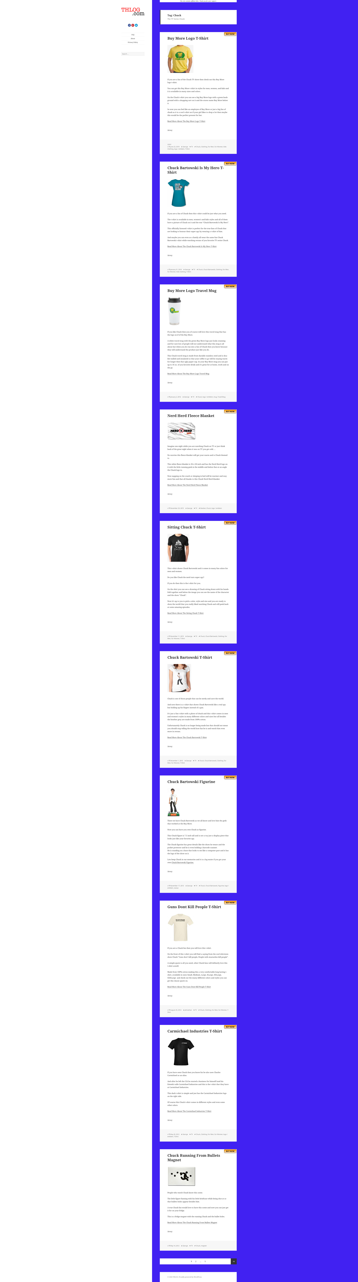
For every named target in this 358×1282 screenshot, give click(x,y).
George (185, 147)
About (133, 38)
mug (215, 397)
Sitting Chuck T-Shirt (186, 527)
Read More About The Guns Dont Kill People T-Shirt (189, 987)
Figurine (221, 886)
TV (192, 147)
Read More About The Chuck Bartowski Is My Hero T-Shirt (192, 246)
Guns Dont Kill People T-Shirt (194, 906)
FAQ (132, 35)
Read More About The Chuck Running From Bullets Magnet (192, 1222)
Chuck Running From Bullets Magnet (193, 1157)
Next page (234, 1261)
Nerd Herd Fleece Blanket (190, 415)
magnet (204, 1246)
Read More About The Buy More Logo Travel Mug (188, 373)
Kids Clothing (181, 272)
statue (176, 888)
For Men (211, 147)
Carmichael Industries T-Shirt (194, 1031)
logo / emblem (179, 149)
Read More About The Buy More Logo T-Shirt (186, 121)
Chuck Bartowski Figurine (191, 781)
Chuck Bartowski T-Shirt (189, 657)
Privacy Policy (133, 42)
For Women (219, 147)
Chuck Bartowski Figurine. (183, 862)
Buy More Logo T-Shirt (187, 38)
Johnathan (188, 1010)
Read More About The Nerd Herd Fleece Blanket (187, 485)
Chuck (198, 147)
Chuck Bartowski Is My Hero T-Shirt (195, 170)
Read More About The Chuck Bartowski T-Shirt (187, 737)
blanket (203, 508)
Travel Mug (221, 397)
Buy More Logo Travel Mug (191, 290)
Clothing (204, 147)
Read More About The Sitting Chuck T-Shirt (185, 613)
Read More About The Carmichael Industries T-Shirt (189, 1111)
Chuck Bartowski (209, 269)
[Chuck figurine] (198, 802)
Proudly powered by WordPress (190, 1277)
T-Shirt (187, 149)
